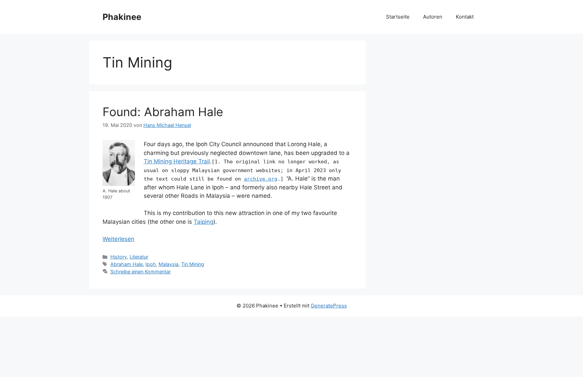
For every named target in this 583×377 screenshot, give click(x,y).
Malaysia (168, 264)
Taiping (203, 221)
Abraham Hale (126, 264)
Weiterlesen (118, 239)
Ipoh (150, 264)
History (118, 257)
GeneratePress (329, 305)
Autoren (432, 17)
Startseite (398, 17)
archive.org (260, 179)
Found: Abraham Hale (163, 112)
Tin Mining (192, 264)
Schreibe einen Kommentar (140, 271)
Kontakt (465, 17)
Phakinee (122, 17)
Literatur (139, 257)
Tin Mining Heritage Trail (177, 161)
